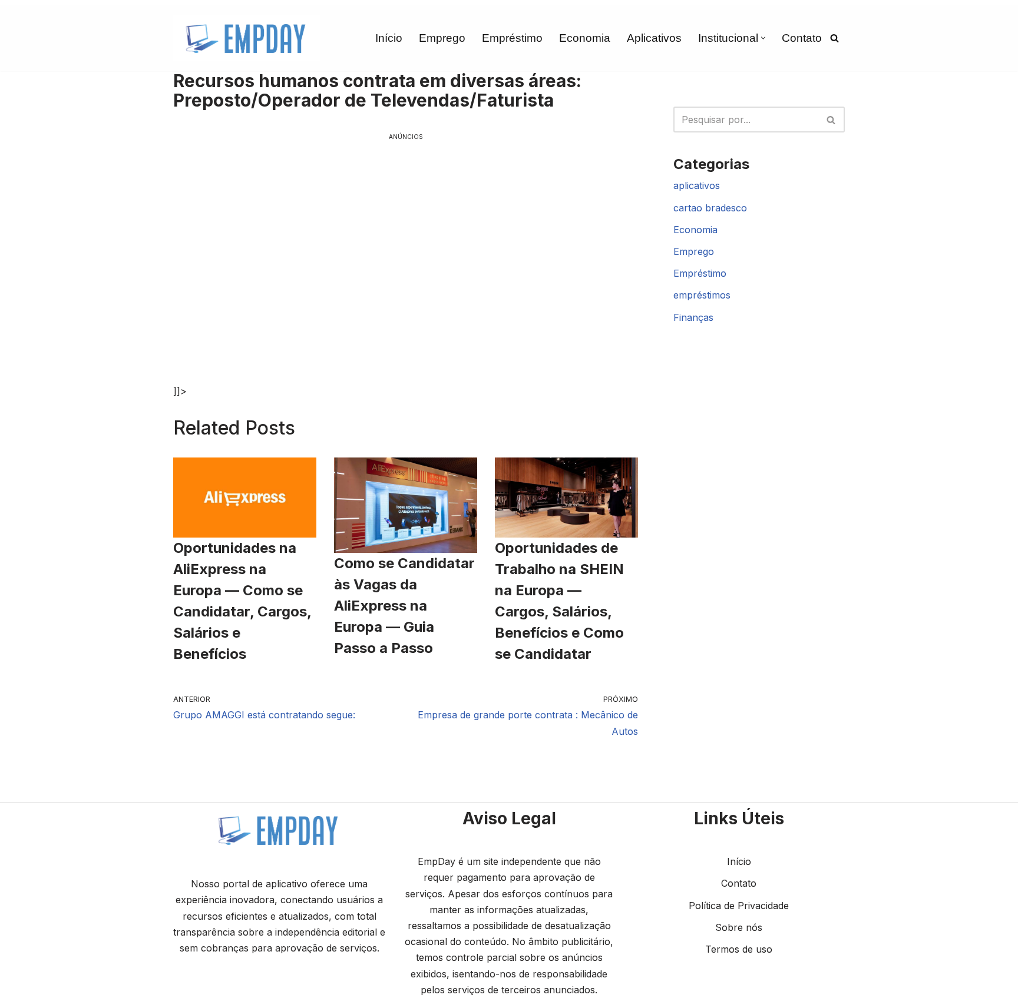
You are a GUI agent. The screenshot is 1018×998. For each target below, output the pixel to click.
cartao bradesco (710, 208)
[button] (763, 38)
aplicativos (696, 185)
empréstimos (702, 295)
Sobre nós (738, 927)
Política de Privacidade (739, 905)
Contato (802, 38)
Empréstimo (512, 38)
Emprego (442, 38)
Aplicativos (654, 38)
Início (388, 38)
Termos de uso (738, 949)
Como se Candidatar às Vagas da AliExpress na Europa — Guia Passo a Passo (404, 606)
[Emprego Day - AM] (246, 38)
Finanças (693, 317)
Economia (584, 38)
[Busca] (834, 38)
